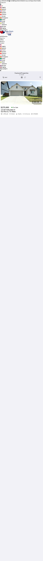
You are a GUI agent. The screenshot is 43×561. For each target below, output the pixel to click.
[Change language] (1, 6)
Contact (2, 43)
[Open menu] (0, 70)
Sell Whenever (4, 36)
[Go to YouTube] (0, 4)
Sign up (2, 29)
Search (2, 38)
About (1, 41)
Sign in (5, 29)
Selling (1, 39)
